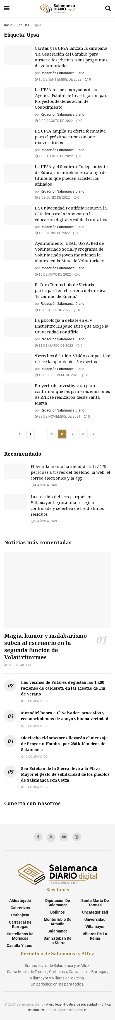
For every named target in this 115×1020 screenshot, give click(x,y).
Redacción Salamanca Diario (62, 73)
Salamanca (57, 931)
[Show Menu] (6, 8)
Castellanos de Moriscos (20, 936)
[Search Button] (108, 8)
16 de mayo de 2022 (54, 274)
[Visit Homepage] (57, 8)
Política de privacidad (80, 1004)
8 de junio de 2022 (54, 197)
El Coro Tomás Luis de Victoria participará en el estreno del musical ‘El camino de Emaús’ (71, 290)
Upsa (38, 25)
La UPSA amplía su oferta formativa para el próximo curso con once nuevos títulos (70, 136)
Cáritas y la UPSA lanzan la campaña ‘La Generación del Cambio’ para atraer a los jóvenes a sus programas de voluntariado (71, 56)
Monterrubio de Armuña (57, 921)
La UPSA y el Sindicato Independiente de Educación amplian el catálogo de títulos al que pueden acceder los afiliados (71, 175)
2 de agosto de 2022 (55, 156)
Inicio (8, 25)
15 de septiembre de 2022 (60, 79)
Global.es (80, 1010)
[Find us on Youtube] (63, 836)
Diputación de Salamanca (57, 902)
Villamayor (95, 926)
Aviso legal (54, 1004)
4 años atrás (45, 485)
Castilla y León (20, 945)
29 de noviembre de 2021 (59, 416)
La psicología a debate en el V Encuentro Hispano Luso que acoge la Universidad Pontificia (72, 326)
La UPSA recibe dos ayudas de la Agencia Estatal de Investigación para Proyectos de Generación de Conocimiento (72, 98)
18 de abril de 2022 (54, 310)
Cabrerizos (20, 908)
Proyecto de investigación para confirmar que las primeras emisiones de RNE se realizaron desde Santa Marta (72, 394)
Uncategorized (95, 912)
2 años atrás (45, 521)
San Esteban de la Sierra (57, 940)
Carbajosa (20, 915)
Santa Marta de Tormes (95, 902)
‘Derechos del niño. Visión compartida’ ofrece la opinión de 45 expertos (72, 358)
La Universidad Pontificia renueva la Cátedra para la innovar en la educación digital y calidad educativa (71, 213)
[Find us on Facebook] (38, 836)
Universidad (95, 919)
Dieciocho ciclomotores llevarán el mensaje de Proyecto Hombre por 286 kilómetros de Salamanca (64, 743)
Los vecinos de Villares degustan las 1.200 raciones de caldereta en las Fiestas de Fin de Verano (63, 688)
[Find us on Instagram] (76, 836)
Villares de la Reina (95, 936)
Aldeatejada (20, 900)
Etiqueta (23, 25)
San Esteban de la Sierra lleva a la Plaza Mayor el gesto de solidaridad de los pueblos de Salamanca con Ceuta (65, 774)
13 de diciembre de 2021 (58, 375)
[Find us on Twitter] (51, 837)
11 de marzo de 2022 (55, 346)
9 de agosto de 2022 (55, 121)
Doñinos (57, 912)
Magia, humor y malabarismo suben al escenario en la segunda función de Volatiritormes (45, 646)
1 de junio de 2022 (54, 233)
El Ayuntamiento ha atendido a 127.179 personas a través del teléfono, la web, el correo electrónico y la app (70, 472)
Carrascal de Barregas (20, 924)
